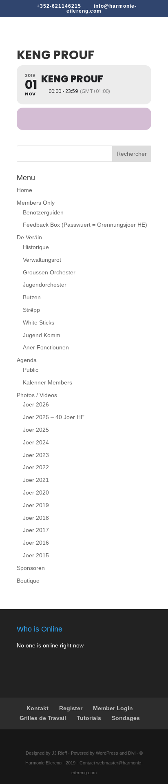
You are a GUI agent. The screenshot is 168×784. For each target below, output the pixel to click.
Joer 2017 (36, 530)
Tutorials (89, 718)
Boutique (28, 580)
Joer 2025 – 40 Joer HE (53, 417)
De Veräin (29, 237)
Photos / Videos (37, 395)
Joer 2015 (36, 555)
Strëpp (31, 310)
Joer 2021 (36, 480)
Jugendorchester (44, 284)
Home (24, 190)
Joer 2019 (36, 505)
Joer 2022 (36, 467)
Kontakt (38, 708)
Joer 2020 (36, 492)
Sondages (126, 718)
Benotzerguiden (43, 212)
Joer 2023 (36, 455)
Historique (36, 247)
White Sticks (38, 322)
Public (30, 370)
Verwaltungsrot (42, 259)
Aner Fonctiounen (46, 347)
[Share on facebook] (75, 119)
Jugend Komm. (42, 335)
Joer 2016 (36, 542)
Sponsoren (31, 568)
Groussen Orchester (49, 272)
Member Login (113, 708)
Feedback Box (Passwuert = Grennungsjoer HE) (85, 224)
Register (70, 708)
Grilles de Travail (43, 718)
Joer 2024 (36, 442)
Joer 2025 (36, 429)
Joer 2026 (36, 404)
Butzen (32, 297)
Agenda (27, 360)
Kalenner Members (47, 382)
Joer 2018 (36, 518)
